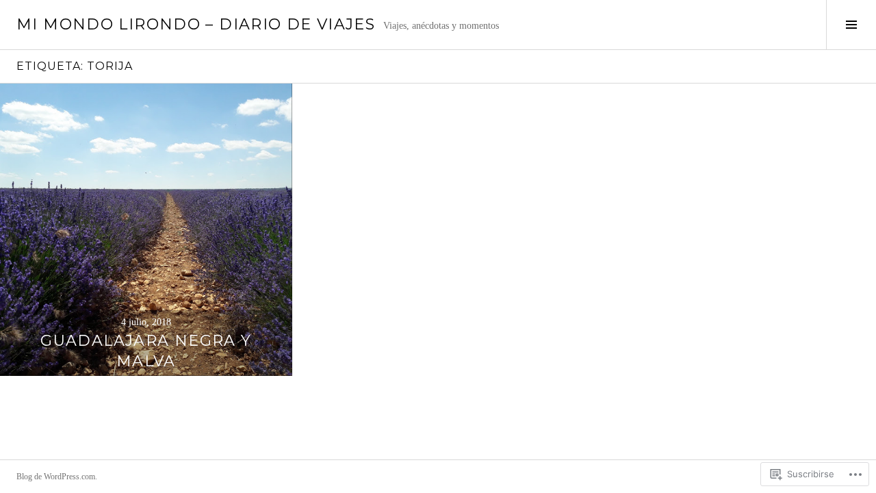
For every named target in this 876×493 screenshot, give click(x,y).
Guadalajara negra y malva (145, 350)
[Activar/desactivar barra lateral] (851, 24)
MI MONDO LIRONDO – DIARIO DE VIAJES (195, 24)
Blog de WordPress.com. (56, 476)
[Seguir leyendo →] (146, 230)
